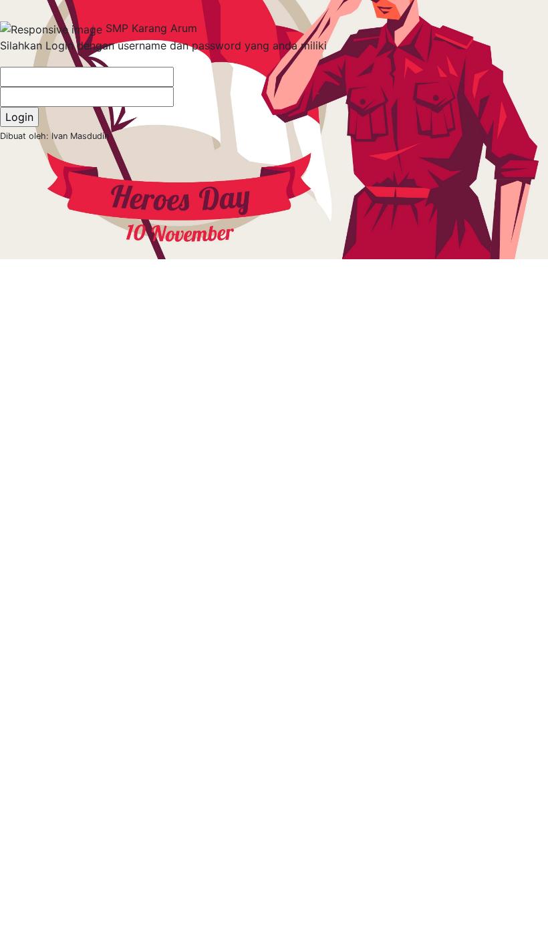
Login (19, 117)
